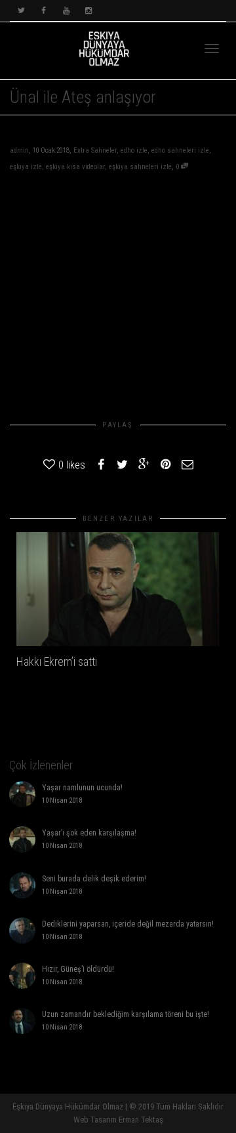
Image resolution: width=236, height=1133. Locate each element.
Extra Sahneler (95, 150)
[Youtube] (66, 11)
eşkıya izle (26, 167)
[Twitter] (21, 11)
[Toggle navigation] (211, 48)
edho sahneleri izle (180, 150)
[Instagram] (88, 11)
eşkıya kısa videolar (75, 167)
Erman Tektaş (141, 1119)
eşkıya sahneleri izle (140, 167)
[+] (117, 589)
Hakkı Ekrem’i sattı (56, 661)
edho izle (134, 150)
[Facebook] (43, 11)
